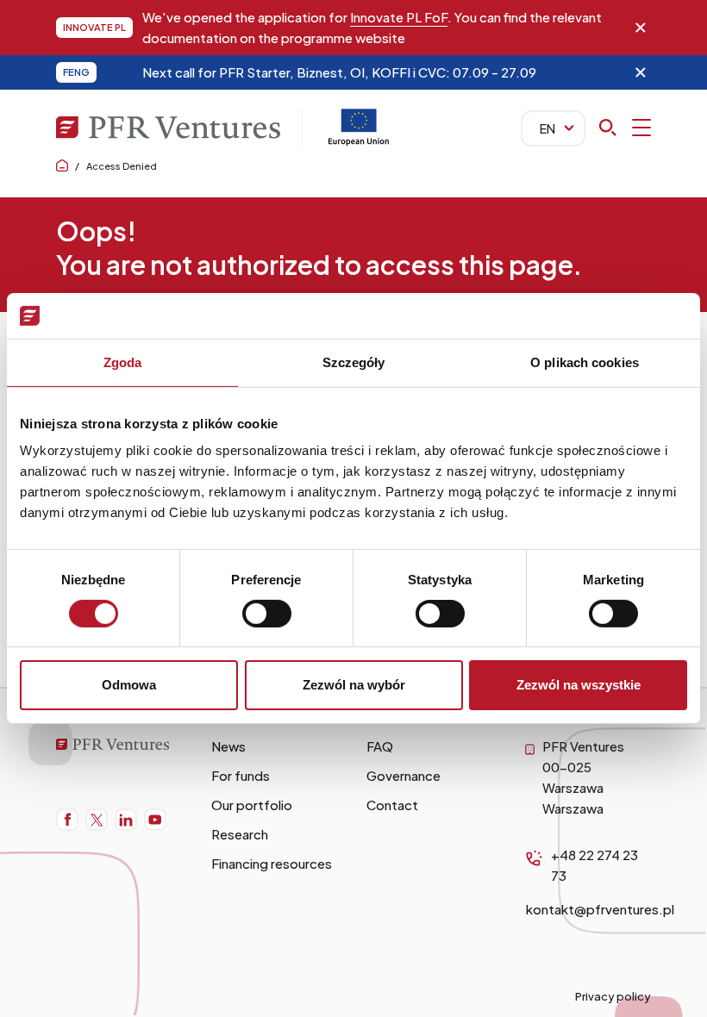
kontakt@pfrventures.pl (600, 909)
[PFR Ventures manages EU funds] (359, 141)
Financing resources (271, 863)
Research (239, 834)
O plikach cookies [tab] (584, 361)
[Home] (120, 746)
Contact (392, 804)
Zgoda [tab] (122, 361)
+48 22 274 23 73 (594, 864)
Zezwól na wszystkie (578, 684)
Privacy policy (613, 996)
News (228, 746)
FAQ (379, 746)
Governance (403, 775)
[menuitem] (67, 819)
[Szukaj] (625, 127)
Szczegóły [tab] (353, 361)
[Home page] (62, 165)
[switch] (266, 613)
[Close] (640, 28)
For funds (240, 775)
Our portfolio (251, 804)
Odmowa (129, 684)
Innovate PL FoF (398, 17)
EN (547, 128)
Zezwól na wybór (354, 684)
